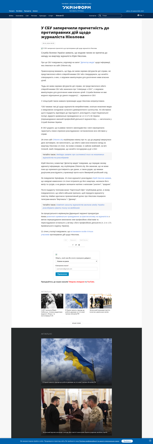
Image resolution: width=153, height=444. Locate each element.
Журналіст (73, 240)
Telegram (72, 282)
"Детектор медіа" (87, 62)
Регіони (34, 16)
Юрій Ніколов (84, 240)
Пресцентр (27, 11)
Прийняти (127, 441)
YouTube (90, 282)
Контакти (92, 16)
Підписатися (62, 274)
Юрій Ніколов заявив (102, 178)
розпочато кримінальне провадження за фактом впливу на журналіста (78, 217)
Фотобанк (19, 11)
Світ (27, 16)
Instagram (81, 282)
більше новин (76, 323)
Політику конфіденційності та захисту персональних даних (99, 441)
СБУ (65, 240)
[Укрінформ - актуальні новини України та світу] (76, 7)
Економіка (19, 16)
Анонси (35, 11)
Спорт (51, 16)
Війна (11, 16)
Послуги (11, 11)
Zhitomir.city (58, 140)
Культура (42, 16)
